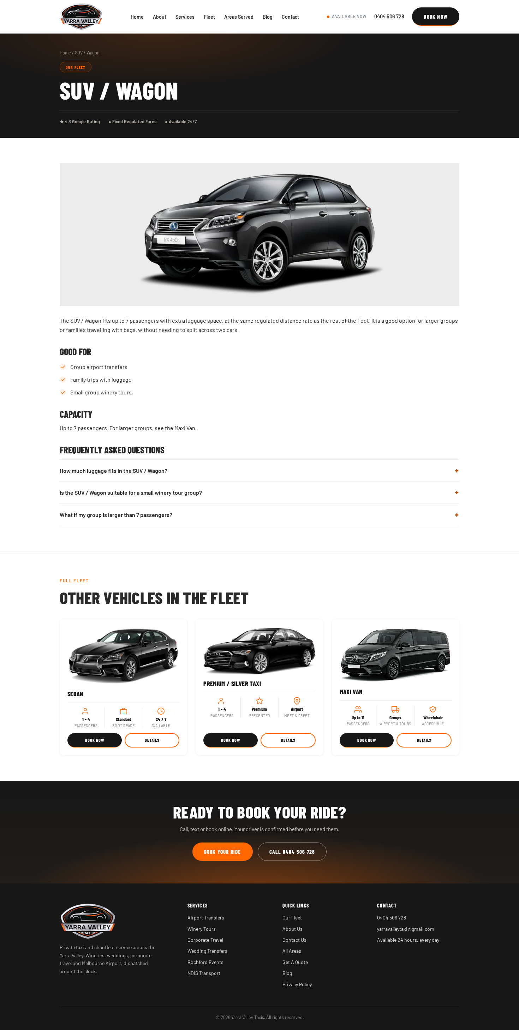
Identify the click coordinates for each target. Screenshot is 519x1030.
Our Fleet (292, 918)
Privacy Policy (297, 984)
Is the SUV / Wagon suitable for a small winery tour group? (131, 492)
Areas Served (238, 17)
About (159, 17)
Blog (268, 17)
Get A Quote (295, 962)
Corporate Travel (205, 940)
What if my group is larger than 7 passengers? (116, 514)
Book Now (436, 16)
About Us (292, 929)
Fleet (209, 17)
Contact (290, 17)
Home (137, 17)
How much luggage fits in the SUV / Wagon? (113, 470)
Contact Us (294, 940)
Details (152, 740)
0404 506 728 (389, 16)
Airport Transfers (205, 918)
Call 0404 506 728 (292, 852)
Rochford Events (205, 962)
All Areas (291, 951)
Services (185, 17)
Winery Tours (201, 929)
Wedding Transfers (207, 951)
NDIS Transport (203, 973)
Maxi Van (184, 427)
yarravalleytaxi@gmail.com (405, 929)
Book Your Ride (222, 852)
